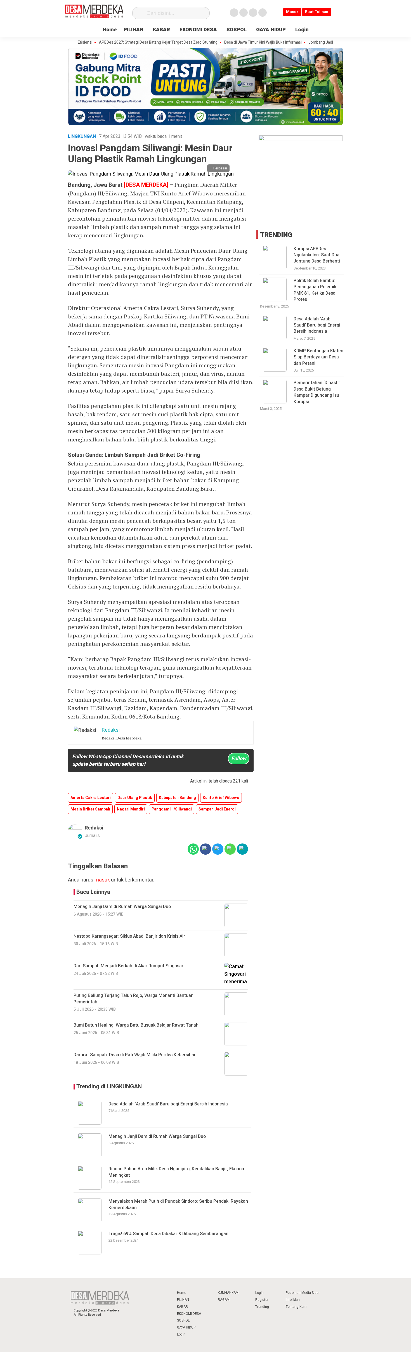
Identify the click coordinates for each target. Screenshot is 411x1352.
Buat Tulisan (316, 12)
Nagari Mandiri (131, 809)
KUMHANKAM (228, 1292)
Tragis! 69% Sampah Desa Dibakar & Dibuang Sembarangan (168, 1233)
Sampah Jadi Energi (217, 809)
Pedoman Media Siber (303, 1292)
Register (261, 1299)
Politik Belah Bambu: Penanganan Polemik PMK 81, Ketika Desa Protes (315, 290)
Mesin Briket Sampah (90, 809)
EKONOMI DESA (198, 30)
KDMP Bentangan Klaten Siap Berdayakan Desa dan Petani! (318, 357)
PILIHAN (133, 30)
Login (302, 30)
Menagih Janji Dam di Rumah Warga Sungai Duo (157, 1136)
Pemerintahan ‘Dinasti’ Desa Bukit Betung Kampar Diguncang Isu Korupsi (316, 392)
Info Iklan (293, 1299)
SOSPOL (236, 30)
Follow (238, 758)
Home (110, 30)
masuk (102, 880)
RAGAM (224, 1299)
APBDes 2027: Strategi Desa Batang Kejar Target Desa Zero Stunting (136, 42)
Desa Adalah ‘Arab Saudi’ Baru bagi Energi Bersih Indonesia (168, 1104)
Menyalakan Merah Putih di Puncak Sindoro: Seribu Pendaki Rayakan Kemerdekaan (178, 1204)
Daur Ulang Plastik (134, 798)
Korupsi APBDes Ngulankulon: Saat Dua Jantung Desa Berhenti (317, 254)
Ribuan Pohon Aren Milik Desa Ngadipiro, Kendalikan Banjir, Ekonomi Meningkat (177, 1172)
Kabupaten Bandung (177, 798)
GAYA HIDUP (271, 30)
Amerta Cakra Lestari (90, 798)
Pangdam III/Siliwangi (172, 809)
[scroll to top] (393, 1342)
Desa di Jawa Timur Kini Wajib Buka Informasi (241, 42)
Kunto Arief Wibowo (221, 798)
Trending (262, 1306)
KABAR (161, 30)
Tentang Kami (296, 1306)
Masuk (292, 12)
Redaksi (94, 828)
